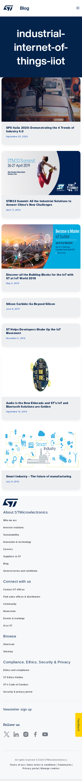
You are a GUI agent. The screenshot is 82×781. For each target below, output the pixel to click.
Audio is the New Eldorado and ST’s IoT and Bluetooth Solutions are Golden (37, 405)
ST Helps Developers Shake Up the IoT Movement (33, 331)
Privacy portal (31, 768)
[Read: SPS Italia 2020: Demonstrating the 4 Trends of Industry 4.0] (41, 99)
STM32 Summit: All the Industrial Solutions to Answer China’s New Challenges (39, 203)
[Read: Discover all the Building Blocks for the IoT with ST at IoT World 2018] (41, 246)
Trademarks (65, 765)
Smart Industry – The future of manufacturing (38, 476)
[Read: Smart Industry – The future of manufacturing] (41, 448)
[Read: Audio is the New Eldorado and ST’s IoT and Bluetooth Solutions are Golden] (41, 374)
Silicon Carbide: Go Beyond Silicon (30, 304)
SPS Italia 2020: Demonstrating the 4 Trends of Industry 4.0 (40, 129)
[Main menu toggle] (78, 8)
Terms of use (17, 765)
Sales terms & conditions (41, 765)
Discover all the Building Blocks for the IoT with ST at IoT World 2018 (40, 276)
